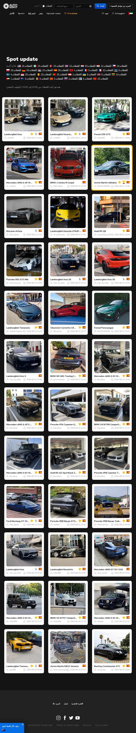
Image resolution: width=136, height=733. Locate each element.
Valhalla (112, 182)
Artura (18, 231)
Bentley (98, 666)
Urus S (22, 376)
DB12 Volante (71, 666)
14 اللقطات (121, 74)
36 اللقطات (63, 70)
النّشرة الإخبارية (77, 704)
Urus (19, 134)
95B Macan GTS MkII (69, 521)
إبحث (102, 6)
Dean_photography (62, 669)
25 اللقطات (46, 74)
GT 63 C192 (117, 569)
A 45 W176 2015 (31, 182)
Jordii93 (10, 138)
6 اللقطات (123, 70)
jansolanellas (59, 379)
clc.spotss (101, 669)
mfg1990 (101, 138)
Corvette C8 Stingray (72, 327)
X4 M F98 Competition (111, 424)
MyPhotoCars (103, 524)
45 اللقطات (31, 70)
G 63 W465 (29, 472)
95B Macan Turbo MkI (114, 521)
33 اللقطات (58, 65)
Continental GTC (111, 666)
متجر (41, 13)
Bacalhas (57, 331)
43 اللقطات (108, 70)
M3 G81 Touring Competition (71, 376)
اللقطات (49, 6)
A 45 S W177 (30, 424)
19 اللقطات (102, 78)
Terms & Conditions (67, 725)
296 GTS (105, 134)
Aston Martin (101, 182)
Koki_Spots (58, 186)
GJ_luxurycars (59, 234)
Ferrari (97, 134)
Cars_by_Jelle (59, 283)
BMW (53, 182)
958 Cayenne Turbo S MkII (116, 472)
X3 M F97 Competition (67, 618)
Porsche (10, 279)
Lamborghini (10, 134)
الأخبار (36, 6)
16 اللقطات (27, 65)
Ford (8, 521)
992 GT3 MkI (21, 279)
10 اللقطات (122, 65)
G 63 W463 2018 (119, 376)
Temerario (24, 327)
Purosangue (107, 327)
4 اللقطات (15, 74)
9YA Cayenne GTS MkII (70, 424)
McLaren (10, 231)
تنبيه (106, 13)
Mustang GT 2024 (21, 521)
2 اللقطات (73, 78)
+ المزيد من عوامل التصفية (120, 6)
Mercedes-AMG (14, 182)
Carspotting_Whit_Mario (107, 234)
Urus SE (67, 279)
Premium (72, 13)
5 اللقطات (92, 70)
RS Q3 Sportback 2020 (67, 472)
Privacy (87, 725)
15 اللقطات (43, 65)
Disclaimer (101, 725)
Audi (96, 231)
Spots (21, 13)
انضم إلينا (31, 13)
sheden (13, 186)
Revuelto (68, 569)
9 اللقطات (44, 78)
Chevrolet (55, 327)
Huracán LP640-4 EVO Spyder (78, 231)
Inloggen (120, 13)
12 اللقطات (106, 65)
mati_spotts (102, 573)
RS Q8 (102, 231)
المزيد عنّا (56, 704)
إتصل (66, 704)
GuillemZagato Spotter (19, 331)
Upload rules (54, 13)
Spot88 (13, 669)
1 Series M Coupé (65, 182)
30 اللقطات (16, 70)
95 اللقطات (90, 65)
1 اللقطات (78, 70)
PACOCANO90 (103, 186)
